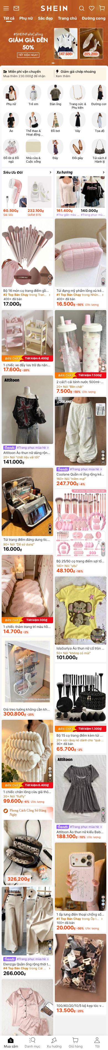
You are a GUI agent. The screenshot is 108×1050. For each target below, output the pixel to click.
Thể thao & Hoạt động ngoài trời (33, 132)
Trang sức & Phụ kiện (77, 105)
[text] (69, 52)
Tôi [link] (97, 1046)
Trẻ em (33, 104)
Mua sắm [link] (11, 1046)
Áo (11, 130)
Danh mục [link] (32, 1046)
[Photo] (11, 92)
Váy (77, 130)
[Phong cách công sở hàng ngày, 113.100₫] (28, 852)
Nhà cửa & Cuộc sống (33, 159)
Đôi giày (77, 158)
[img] (27, 358)
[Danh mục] (5, 8)
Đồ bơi (55, 130)
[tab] (8, 19)
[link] (17, 8)
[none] (10, 1040)
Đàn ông (55, 104)
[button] (102, 8)
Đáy (55, 158)
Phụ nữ (11, 104)
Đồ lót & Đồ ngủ (11, 159)
